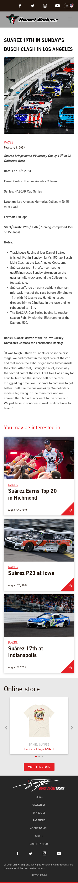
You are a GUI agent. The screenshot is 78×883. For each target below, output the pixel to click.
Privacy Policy (39, 875)
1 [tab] (36, 756)
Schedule (39, 812)
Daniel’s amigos (39, 844)
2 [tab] (39, 756)
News (39, 797)
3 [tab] (42, 756)
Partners (39, 820)
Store (39, 836)
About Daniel (39, 828)
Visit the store (39, 767)
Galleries (39, 804)
